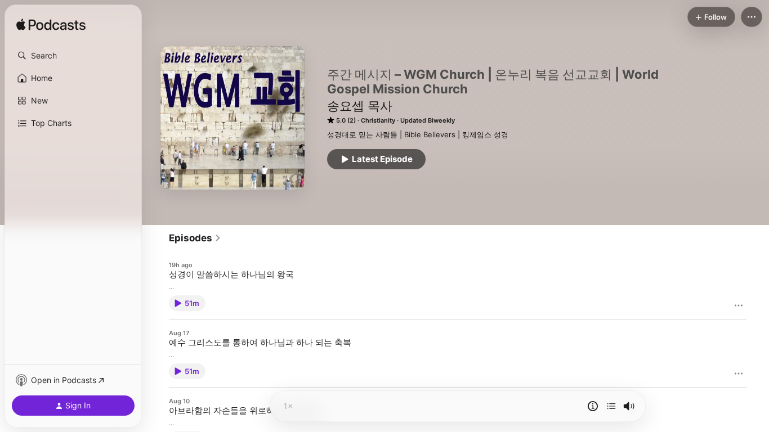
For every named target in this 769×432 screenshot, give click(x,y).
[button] (73, 55)
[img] (51, 25)
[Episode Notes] (593, 406)
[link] (195, 238)
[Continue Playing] (611, 406)
